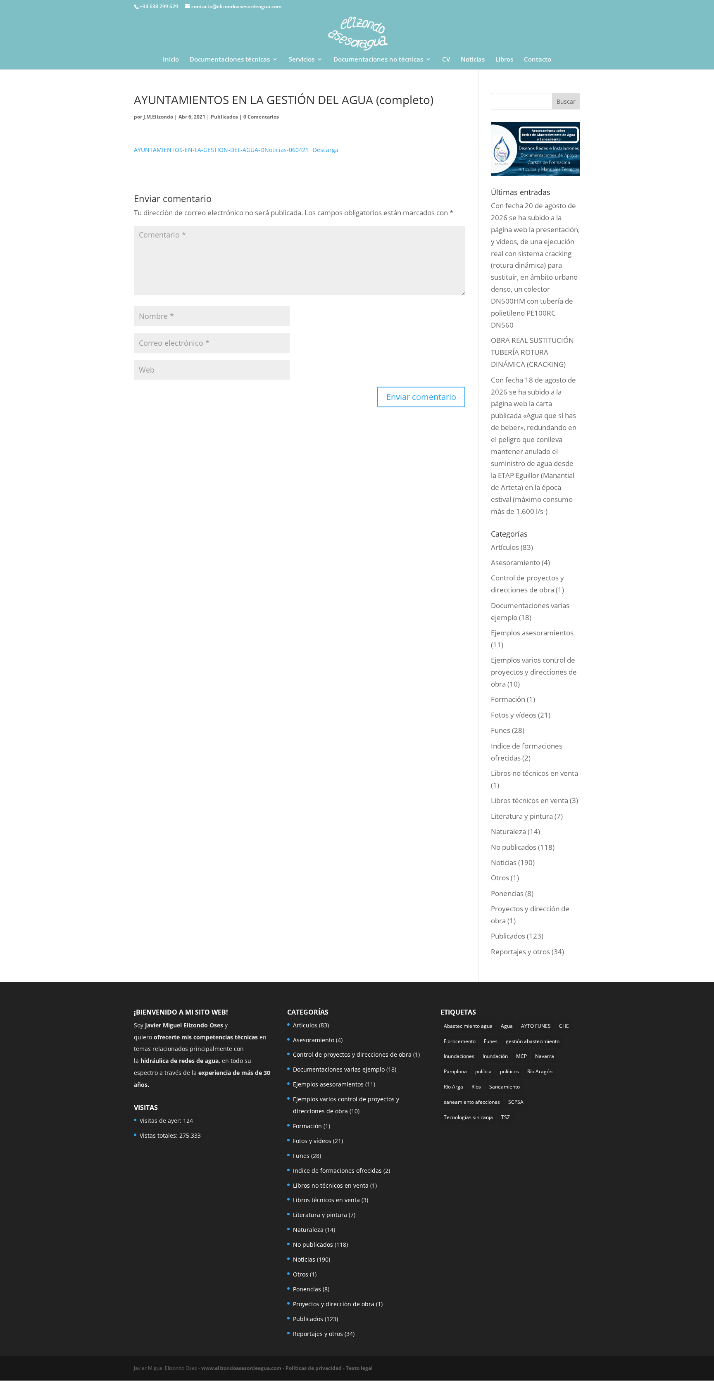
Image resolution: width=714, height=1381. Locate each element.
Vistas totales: (159, 1135)
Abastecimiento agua (468, 1025)
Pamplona (455, 1071)
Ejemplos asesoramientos (532, 632)
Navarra (544, 1056)
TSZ (505, 1117)
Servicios (301, 59)
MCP (521, 1056)
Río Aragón (539, 1071)
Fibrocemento (460, 1041)
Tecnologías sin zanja (468, 1117)
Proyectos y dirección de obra (333, 1304)
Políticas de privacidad (314, 1367)
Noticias (473, 59)
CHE (564, 1025)
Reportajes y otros (520, 951)
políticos (509, 1071)
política (483, 1071)
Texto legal (359, 1367)
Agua (507, 1025)
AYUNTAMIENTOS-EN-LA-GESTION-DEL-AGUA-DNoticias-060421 (221, 150)
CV (446, 59)
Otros (500, 877)
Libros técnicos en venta (529, 800)
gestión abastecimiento (532, 1041)
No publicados (513, 847)
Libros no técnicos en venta (534, 773)
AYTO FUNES (536, 1025)
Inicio (171, 59)
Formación (508, 699)
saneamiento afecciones (472, 1101)
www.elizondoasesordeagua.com (241, 1367)
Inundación (495, 1056)
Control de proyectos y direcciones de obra (352, 1054)
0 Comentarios (261, 116)
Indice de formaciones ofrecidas (337, 1170)
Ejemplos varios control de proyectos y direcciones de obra (534, 672)
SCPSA (516, 1101)
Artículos (505, 547)
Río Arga (453, 1086)
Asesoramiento (515, 562)
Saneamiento (504, 1086)
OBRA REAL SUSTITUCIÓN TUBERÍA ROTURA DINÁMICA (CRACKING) (532, 352)
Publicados (224, 116)
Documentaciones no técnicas (378, 59)
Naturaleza (508, 831)
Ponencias (507, 893)
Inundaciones (459, 1056)
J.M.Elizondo (158, 116)
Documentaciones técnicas (230, 59)
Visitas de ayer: (161, 1120)
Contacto (537, 59)
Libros (504, 59)
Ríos (476, 1086)
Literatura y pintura (522, 816)
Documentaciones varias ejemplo (339, 1069)
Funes (500, 730)
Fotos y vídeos (513, 715)
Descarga (325, 150)
